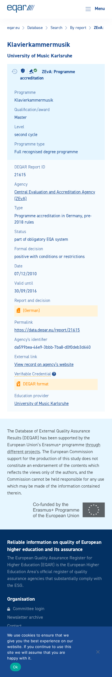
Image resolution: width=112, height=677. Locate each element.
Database (35, 28)
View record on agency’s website (44, 364)
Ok (15, 667)
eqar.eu (13, 28)
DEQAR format (36, 384)
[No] (98, 652)
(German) (31, 311)
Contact (14, 626)
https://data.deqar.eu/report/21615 (47, 330)
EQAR (21, 9)
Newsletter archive (25, 617)
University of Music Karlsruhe (41, 403)
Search (56, 28)
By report (78, 28)
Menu (99, 8)
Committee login (28, 609)
